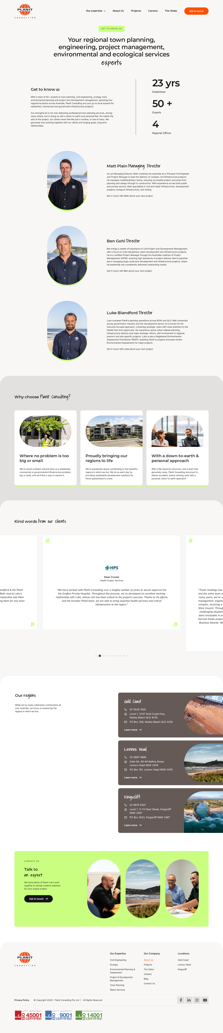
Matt (126, 196)
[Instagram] (197, 1000)
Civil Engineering (118, 960)
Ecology (114, 964)
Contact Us (149, 983)
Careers (153, 11)
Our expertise (94, 11)
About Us (118, 11)
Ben (126, 270)
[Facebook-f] (180, 1000)
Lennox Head (184, 964)
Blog (146, 978)
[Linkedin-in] (189, 1000)
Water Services (117, 989)
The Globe (171, 11)
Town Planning (117, 985)
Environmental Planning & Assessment (122, 971)
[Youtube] (205, 1000)
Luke (126, 349)
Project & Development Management (121, 979)
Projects (136, 11)
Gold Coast (183, 960)
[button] (96, 656)
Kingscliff (182, 969)
